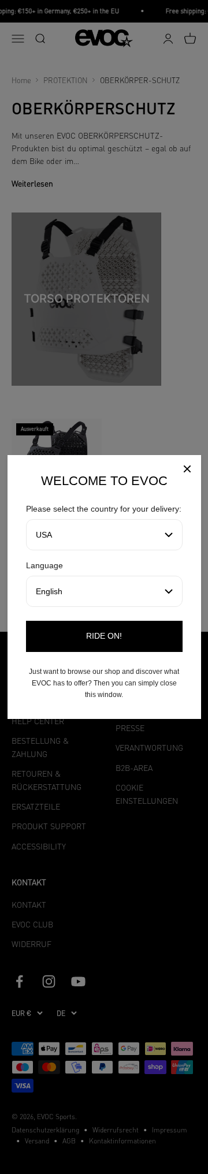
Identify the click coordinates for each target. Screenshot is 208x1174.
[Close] (187, 470)
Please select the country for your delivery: (103, 508)
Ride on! (104, 635)
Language (44, 565)
